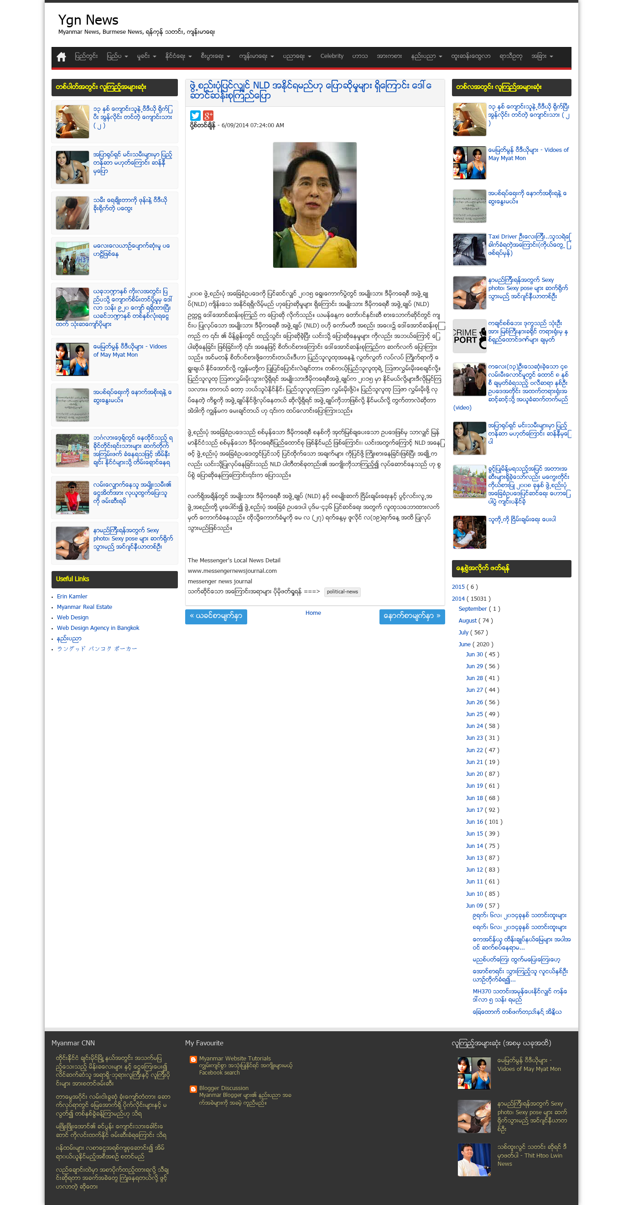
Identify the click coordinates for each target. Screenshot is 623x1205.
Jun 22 (475, 751)
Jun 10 (475, 894)
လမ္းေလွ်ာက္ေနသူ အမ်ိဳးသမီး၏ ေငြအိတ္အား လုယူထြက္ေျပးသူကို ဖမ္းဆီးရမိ (132, 493)
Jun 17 (475, 810)
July (464, 633)
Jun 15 (475, 834)
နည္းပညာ (69, 639)
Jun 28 (475, 679)
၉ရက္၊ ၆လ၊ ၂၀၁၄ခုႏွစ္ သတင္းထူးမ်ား (520, 916)
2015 (459, 587)
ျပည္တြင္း (86, 56)
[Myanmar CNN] (61, 56)
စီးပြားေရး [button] (213, 56)
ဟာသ (360, 56)
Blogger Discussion (224, 1089)
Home (313, 613)
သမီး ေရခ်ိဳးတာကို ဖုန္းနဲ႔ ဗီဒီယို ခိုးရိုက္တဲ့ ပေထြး (130, 205)
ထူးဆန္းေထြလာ (471, 56)
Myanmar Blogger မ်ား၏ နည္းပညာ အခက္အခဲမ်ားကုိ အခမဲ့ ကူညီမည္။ (245, 1099)
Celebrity (332, 56)
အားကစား (389, 56)
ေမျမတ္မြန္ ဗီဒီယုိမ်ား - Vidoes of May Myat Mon (130, 351)
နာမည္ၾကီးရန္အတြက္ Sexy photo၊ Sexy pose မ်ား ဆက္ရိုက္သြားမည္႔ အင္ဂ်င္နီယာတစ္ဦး (133, 539)
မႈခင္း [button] (144, 56)
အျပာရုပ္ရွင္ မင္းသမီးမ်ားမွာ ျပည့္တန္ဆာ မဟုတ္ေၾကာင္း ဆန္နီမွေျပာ (132, 163)
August (468, 621)
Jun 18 (475, 799)
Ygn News (88, 21)
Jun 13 (475, 858)
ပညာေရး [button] (295, 56)
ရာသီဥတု (511, 56)
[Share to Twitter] (195, 115)
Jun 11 (475, 882)
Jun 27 (475, 690)
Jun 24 (475, 726)
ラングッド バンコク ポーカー (97, 649)
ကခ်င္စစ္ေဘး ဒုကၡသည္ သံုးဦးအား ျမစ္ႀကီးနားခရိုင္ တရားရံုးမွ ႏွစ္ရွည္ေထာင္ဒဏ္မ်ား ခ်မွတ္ (528, 332)
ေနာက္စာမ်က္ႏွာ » (412, 617)
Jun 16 (475, 822)
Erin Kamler (72, 597)
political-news (342, 592)
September (474, 609)
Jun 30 (475, 655)
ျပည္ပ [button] (115, 56)
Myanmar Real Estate (84, 607)
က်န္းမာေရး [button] (254, 56)
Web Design (72, 618)
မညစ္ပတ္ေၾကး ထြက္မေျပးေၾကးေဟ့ (517, 960)
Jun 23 (475, 738)
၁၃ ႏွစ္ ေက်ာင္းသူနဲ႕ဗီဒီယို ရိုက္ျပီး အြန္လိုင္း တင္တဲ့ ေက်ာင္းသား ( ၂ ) (132, 117)
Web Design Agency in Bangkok (98, 628)
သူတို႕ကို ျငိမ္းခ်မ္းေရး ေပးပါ (522, 520)
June (465, 645)
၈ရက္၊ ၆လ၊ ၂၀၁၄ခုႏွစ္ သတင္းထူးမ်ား (520, 928)
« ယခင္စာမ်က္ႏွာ (216, 617)
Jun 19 (475, 786)
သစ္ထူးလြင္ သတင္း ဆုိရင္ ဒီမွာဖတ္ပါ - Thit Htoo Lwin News (532, 1156)
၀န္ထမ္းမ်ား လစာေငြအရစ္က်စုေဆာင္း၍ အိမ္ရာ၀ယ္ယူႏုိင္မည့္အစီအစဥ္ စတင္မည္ (110, 1152)
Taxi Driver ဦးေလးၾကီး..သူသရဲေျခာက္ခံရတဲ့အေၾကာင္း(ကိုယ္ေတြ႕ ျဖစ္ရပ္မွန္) (529, 245)
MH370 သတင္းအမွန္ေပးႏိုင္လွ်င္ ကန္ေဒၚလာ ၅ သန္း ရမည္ (520, 996)
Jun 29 (475, 667)
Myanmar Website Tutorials (235, 1059)
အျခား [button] (540, 56)
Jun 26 (475, 703)
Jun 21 (475, 762)
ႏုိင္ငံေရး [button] (176, 56)
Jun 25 (475, 715)
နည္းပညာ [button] (424, 56)
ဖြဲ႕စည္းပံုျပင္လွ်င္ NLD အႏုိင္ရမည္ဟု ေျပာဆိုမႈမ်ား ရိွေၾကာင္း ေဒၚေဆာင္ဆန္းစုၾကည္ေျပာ (311, 91)
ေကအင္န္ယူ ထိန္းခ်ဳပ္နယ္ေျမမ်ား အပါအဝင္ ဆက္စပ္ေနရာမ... (522, 944)
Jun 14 (475, 846)
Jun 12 (475, 870)
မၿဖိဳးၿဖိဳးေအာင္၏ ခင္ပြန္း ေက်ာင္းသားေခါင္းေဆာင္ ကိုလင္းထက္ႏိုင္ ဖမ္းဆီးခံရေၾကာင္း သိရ (111, 1131)
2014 (459, 599)
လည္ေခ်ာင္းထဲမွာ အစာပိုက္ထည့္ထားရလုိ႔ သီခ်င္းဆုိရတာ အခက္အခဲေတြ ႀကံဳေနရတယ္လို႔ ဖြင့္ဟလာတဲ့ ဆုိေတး (112, 1178)
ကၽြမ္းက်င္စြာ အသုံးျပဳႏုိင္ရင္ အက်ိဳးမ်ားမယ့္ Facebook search (246, 1069)
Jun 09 (475, 906)
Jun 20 (475, 774)
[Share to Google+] (208, 115)
